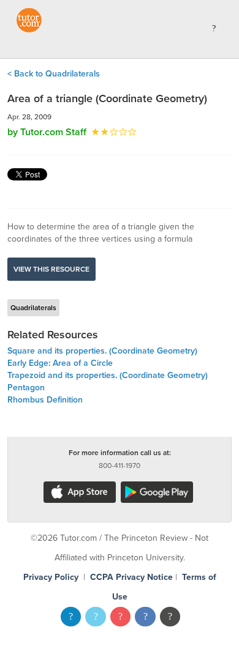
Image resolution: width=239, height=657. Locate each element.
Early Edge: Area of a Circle (60, 363)
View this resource (51, 269)
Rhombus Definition (45, 400)
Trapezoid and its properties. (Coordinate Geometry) (107, 375)
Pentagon (26, 387)
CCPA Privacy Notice (131, 577)
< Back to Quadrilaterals (53, 74)
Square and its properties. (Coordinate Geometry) (102, 351)
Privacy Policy (50, 577)
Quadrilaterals (33, 307)
